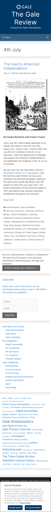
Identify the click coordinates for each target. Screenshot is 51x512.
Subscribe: (8, 279)
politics (33, 442)
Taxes (6, 236)
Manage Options (15, 507)
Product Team (24, 446)
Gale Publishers (27, 207)
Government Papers (19, 433)
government (7, 433)
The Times (32, 453)
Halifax (7, 221)
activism (17, 398)
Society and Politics (14, 380)
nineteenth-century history (15, 439)
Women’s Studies (31, 464)
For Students (11, 355)
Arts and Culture (13, 369)
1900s (10, 398)
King (6, 225)
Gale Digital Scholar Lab (14, 425)
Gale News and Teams (13, 326)
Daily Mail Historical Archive (32, 407)
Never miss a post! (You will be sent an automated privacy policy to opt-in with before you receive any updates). (24, 289)
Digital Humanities (14, 344)
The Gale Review (25, 18)
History (30, 433)
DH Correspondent (8, 411)
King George (15, 225)
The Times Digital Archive (18, 456)
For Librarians (12, 351)
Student (5, 453)
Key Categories (9, 341)
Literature (6, 436)
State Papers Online (35, 232)
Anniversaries (12, 207)
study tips (14, 453)
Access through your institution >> (21, 268)
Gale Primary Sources (16, 429)
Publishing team (12, 449)
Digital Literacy (9, 414)
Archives (39, 211)
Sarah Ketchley (27, 450)
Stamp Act (20, 232)
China (43, 404)
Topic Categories (10, 362)
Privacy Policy (25, 503)
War (23, 464)
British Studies (35, 404)
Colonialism (16, 407)
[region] (25, 497)
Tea (12, 236)
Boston (7, 214)
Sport (8, 384)
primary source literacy (9, 446)
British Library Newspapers (16, 404)
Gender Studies (37, 430)
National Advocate (31, 225)
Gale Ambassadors (14, 330)
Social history (39, 450)
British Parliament (19, 214)
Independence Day (35, 221)
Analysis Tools (26, 398)
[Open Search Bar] (47, 37)
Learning (37, 433)
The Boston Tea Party (25, 236)
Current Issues (12, 373)
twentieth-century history (18, 460)
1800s (4, 398)
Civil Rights (5, 407)
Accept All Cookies (33, 507)
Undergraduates (42, 461)
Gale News (10, 334)
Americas (29, 211)
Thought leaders (13, 359)
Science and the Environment (19, 377)
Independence (18, 221)
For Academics (12, 348)
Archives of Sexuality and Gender (13, 401)
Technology (10, 387)
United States (20, 239)
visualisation (16, 464)
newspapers (18, 436)
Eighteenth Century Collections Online (21, 218)
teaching (22, 453)
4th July (10, 211)
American (19, 211)
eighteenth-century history (28, 414)
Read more (9, 200)
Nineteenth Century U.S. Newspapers (21, 173)
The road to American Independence (21, 66)
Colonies (33, 214)
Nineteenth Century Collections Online (15, 443)
